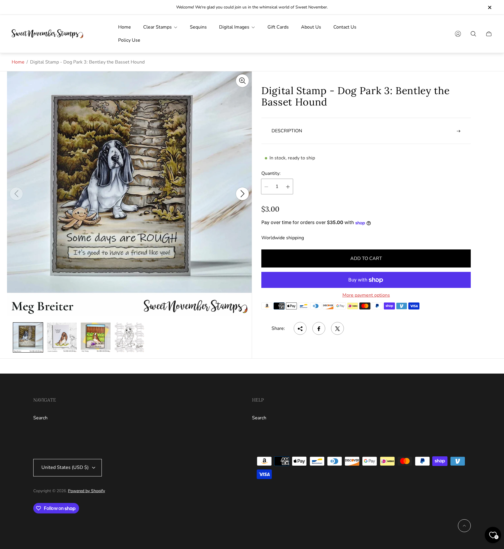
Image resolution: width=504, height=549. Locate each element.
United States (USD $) (65, 467)
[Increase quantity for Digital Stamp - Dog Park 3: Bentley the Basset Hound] (288, 186)
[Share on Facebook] (318, 328)
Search (40, 418)
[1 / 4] (28, 337)
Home (18, 62)
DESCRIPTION (287, 131)
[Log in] (458, 33)
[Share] (300, 328)
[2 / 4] (62, 337)
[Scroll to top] (464, 525)
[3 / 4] (95, 337)
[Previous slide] (16, 193)
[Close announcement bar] (489, 7)
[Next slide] (242, 193)
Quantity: (271, 173)
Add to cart (366, 258)
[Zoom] (242, 80)
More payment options (366, 295)
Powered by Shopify (86, 491)
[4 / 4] (129, 337)
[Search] (473, 33)
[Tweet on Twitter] (337, 328)
